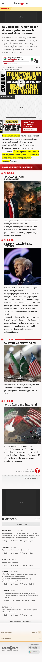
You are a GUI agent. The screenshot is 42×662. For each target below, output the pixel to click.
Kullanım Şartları (6, 632)
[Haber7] (21, 3)
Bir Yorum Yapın (22, 524)
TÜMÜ (37, 519)
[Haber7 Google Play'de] (34, 652)
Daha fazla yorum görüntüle (20, 621)
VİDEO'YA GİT (7, 97)
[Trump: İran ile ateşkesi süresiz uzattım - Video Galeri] (21, 83)
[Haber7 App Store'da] (34, 647)
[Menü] (3, 3)
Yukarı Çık (34, 632)
